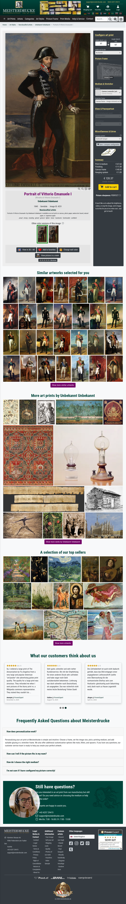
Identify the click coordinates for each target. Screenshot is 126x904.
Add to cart (110, 187)
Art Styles (40, 19)
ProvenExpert (18, 698)
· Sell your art (49, 840)
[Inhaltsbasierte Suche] (115, 19)
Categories (29, 19)
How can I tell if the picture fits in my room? (27, 753)
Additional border (100, 50)
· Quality (47, 849)
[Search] (110, 19)
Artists (20, 19)
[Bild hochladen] (121, 19)
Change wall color (70, 250)
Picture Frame (52, 19)
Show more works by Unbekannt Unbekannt (63, 542)
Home (5, 25)
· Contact (36, 840)
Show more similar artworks (63, 385)
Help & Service (78, 19)
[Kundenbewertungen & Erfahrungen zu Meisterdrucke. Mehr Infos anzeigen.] (110, 839)
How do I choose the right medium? (23, 762)
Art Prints (11, 19)
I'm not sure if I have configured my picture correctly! (31, 770)
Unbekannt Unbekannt (42, 25)
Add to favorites (48, 250)
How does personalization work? (22, 731)
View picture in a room (49, 255)
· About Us (36, 872)
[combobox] (108, 53)
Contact (89, 19)
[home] (4, 19)
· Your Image (49, 837)
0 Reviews (52, 260)
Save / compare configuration (109, 144)
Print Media (65, 19)
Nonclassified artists (25, 25)
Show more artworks (63, 643)
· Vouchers (48, 858)
